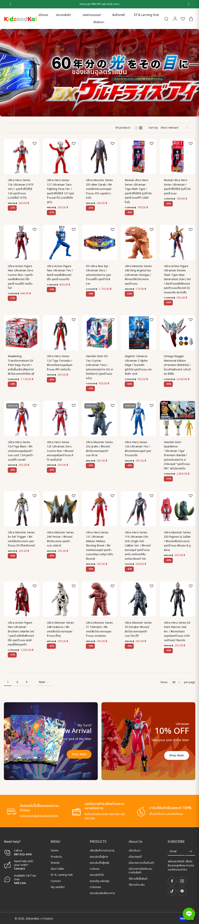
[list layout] (136, 127)
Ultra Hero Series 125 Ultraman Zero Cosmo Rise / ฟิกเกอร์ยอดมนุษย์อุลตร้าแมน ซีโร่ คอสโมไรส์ (60, 451)
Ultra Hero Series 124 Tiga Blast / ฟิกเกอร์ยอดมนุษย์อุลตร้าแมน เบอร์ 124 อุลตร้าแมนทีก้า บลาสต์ (20, 451)
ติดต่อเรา (98, 22)
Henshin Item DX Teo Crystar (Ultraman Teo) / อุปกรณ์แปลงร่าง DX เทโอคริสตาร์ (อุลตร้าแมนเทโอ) (99, 367)
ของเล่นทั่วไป (97, 875)
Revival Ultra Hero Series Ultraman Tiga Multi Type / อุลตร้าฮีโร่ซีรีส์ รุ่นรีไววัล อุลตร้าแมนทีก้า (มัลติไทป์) (138, 191)
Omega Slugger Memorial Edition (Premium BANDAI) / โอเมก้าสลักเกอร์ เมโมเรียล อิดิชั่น (177, 365)
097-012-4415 (23, 854)
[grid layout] (140, 127)
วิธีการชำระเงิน (137, 885)
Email (173, 851)
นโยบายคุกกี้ (135, 856)
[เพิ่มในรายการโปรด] (35, 143)
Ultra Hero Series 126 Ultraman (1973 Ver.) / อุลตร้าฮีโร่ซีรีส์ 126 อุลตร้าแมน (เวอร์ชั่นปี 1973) (20, 189)
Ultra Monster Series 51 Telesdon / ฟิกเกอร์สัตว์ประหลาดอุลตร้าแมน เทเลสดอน (99, 629)
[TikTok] (172, 891)
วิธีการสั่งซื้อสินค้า (138, 878)
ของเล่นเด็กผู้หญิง (99, 863)
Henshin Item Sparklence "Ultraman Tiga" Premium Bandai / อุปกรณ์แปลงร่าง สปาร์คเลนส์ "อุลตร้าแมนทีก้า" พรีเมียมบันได (177, 455)
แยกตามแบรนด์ (92, 15)
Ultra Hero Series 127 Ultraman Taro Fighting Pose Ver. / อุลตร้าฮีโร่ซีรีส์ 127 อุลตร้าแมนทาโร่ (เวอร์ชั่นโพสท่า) (60, 191)
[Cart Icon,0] (191, 18)
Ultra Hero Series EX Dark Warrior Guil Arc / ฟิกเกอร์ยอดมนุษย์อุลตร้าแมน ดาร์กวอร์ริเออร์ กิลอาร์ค (177, 631)
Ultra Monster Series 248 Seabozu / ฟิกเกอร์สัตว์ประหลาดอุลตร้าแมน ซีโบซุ (60, 629)
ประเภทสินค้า (63, 15)
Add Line (20, 883)
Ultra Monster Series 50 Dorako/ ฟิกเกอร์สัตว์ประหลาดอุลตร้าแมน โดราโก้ (138, 629)
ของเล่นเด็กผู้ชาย (99, 856)
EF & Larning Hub (146, 15)
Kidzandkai (32, 918)
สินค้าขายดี (118, 15)
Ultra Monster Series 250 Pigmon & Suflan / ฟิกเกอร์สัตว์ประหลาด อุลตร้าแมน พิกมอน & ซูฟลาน (177, 541)
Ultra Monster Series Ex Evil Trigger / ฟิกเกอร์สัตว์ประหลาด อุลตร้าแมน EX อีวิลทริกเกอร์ (21, 539)
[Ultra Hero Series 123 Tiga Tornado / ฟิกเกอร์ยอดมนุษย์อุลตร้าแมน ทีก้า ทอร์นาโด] (60, 332)
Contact (19, 869)
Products (56, 856)
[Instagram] (182, 881)
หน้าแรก (43, 15)
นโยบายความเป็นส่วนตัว (141, 863)
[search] (166, 19)
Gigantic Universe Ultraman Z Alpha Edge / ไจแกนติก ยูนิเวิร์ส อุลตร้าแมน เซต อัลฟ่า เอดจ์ (138, 365)
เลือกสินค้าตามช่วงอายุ (102, 850)
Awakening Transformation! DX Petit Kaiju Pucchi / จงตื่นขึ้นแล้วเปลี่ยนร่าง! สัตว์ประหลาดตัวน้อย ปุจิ (21, 365)
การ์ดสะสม (95, 887)
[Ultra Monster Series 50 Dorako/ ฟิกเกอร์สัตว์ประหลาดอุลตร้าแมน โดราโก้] (138, 599)
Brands (55, 863)
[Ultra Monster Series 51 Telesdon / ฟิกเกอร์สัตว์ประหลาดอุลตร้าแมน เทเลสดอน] (99, 599)
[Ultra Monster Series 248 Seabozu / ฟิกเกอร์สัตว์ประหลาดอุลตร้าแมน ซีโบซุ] (60, 599)
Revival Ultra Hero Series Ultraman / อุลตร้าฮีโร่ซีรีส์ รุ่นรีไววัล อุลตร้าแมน (177, 186)
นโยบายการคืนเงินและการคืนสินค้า (140, 871)
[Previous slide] (10, 4)
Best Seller (57, 869)
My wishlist (58, 887)
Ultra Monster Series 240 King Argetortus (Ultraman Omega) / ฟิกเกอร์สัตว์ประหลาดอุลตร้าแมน (138, 275)
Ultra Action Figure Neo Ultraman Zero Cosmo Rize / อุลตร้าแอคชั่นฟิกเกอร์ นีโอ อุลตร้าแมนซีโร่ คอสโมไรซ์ (20, 277)
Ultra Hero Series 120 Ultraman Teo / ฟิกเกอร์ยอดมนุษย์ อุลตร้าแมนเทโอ (138, 449)
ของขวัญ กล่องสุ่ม (99, 881)
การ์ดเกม (95, 869)
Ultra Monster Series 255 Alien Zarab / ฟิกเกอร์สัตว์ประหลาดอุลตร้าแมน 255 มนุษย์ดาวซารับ (99, 189)
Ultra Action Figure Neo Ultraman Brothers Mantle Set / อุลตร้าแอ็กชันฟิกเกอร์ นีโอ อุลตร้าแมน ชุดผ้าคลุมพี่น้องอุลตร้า (21, 634)
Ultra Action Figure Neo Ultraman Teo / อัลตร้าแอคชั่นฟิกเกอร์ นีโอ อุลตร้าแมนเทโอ (60, 272)
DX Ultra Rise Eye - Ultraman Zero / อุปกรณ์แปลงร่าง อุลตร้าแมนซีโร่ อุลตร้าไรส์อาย (98, 275)
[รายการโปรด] (183, 18)
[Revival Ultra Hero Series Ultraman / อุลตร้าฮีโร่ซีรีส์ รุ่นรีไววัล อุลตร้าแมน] (177, 156)
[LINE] (182, 891)
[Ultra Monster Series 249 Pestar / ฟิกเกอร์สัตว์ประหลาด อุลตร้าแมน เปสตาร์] (60, 508)
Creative (48, 918)
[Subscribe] (190, 851)
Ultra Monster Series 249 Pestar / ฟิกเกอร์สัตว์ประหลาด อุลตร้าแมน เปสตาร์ (60, 539)
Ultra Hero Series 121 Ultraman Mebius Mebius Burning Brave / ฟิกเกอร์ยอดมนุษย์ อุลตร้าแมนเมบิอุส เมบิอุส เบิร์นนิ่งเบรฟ (99, 545)
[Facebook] (172, 881)
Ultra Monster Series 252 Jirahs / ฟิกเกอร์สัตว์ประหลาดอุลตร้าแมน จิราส (99, 449)
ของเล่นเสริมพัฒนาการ (102, 893)
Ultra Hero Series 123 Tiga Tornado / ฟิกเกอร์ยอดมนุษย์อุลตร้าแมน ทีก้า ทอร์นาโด (59, 363)
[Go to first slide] (188, 4)
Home (54, 850)
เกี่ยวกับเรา (135, 850)
